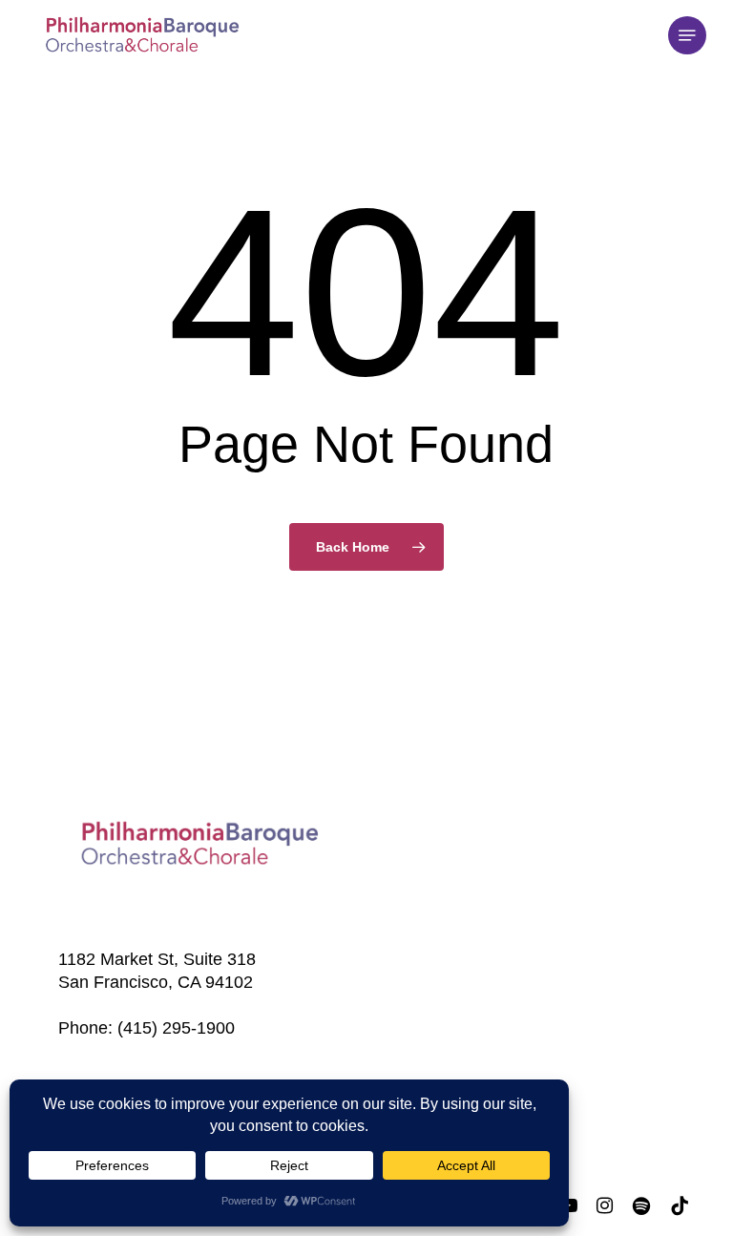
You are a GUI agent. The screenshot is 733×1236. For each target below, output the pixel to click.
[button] (687, 35)
